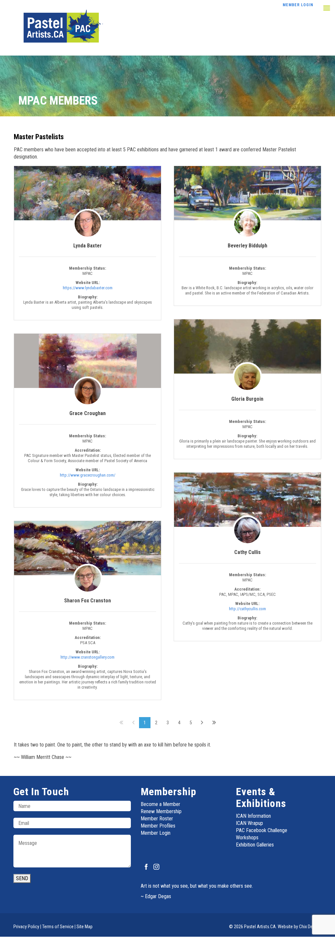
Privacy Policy (26, 926)
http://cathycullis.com (247, 608)
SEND (22, 878)
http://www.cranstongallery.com (88, 657)
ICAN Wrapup (249, 823)
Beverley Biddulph (247, 246)
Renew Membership (161, 811)
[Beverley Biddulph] (247, 193)
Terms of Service (58, 926)
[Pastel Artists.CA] (61, 28)
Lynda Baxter (87, 246)
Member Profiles (158, 826)
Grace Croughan (87, 413)
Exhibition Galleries (255, 845)
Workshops (247, 837)
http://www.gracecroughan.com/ (87, 475)
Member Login (155, 833)
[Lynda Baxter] (87, 193)
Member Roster (157, 818)
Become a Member (160, 804)
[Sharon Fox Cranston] (87, 548)
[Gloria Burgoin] (247, 346)
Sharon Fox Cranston (87, 600)
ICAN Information (253, 816)
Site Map (85, 926)
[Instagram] (156, 867)
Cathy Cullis (247, 552)
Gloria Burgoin (247, 399)
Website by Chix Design (299, 926)
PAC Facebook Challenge (261, 830)
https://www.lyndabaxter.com (88, 287)
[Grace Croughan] (87, 361)
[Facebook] (146, 867)
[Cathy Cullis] (247, 500)
